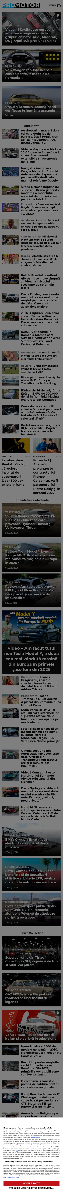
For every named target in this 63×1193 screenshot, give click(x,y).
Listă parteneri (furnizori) (11, 1177)
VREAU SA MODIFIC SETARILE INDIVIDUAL (31, 1188)
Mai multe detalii (35, 1137)
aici (17, 1151)
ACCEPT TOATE (31, 1183)
